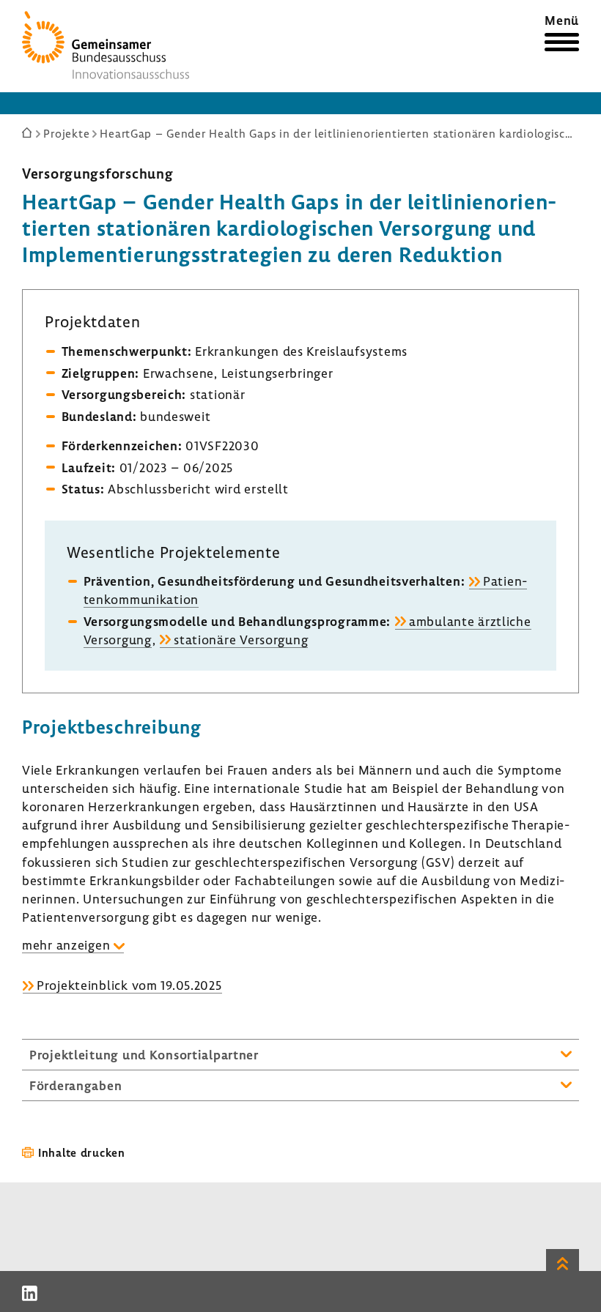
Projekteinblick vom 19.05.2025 (129, 985)
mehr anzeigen (66, 945)
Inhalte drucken (81, 1152)
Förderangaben (75, 1085)
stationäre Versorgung (241, 639)
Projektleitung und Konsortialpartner (144, 1054)
